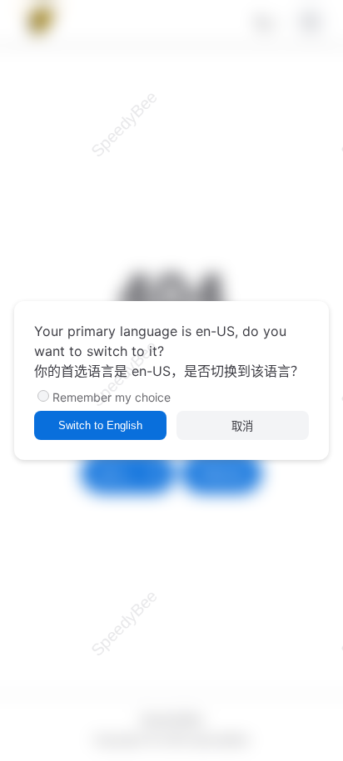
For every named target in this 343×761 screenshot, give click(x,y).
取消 (242, 426)
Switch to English (100, 425)
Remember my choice (111, 397)
